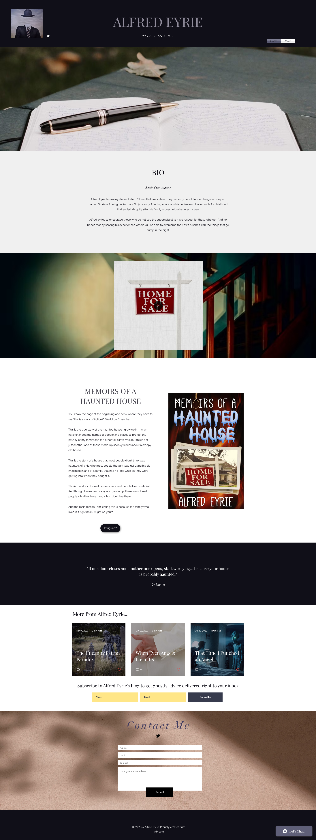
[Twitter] (48, 36)
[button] (198, 346)
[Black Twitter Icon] (158, 736)
